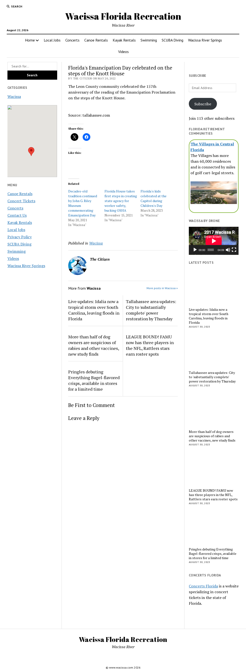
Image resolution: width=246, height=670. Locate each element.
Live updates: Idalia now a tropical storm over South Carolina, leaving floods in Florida (93, 310)
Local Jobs (52, 40)
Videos (123, 51)
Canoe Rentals (96, 40)
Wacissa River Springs (205, 40)
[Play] (195, 249)
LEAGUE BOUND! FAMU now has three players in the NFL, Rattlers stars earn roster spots (150, 345)
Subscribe (202, 104)
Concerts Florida (203, 586)
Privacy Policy (19, 236)
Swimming (149, 40)
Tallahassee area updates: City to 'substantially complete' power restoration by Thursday (151, 310)
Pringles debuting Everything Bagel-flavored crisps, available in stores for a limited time (94, 380)
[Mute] (228, 249)
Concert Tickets (21, 200)
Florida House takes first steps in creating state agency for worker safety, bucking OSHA (121, 201)
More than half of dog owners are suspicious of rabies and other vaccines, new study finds (93, 345)
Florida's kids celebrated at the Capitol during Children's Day (153, 198)
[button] (31, 151)
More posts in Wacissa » (162, 288)
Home (30, 40)
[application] (214, 241)
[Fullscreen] (234, 249)
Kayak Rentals (124, 40)
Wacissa (14, 96)
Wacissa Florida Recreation (123, 16)
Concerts (72, 40)
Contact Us (17, 215)
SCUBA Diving (172, 40)
